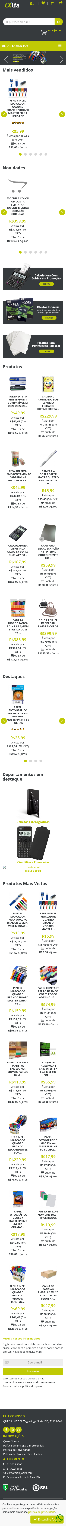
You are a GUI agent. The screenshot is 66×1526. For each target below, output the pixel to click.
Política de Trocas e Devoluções (22, 1454)
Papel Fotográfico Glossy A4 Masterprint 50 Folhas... (48, 1143)
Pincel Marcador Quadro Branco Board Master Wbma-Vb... (17, 995)
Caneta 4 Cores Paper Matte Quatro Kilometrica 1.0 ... (48, 477)
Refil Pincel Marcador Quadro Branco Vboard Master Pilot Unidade (18, 108)
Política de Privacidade (16, 1449)
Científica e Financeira (33, 862)
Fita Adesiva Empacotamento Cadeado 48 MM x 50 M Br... (19, 475)
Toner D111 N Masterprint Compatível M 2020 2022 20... (18, 401)
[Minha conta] (32, 4)
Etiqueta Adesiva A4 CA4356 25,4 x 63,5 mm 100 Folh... (48, 1069)
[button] (52, 3)
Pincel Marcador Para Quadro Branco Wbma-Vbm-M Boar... (18, 919)
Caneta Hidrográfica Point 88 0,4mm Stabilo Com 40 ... (18, 626)
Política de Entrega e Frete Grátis (23, 1445)
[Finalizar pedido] (60, 3)
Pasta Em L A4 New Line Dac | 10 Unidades (48, 1214)
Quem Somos (11, 1441)
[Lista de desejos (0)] (43, 3)
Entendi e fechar (49, 1519)
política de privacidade (41, 1512)
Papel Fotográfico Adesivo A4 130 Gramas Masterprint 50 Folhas (18, 714)
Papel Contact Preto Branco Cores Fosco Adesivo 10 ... (48, 992)
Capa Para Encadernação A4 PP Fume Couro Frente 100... (48, 552)
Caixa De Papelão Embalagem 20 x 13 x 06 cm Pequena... (48, 1292)
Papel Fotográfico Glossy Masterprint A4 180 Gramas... (17, 1219)
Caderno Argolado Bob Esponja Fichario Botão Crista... (48, 403)
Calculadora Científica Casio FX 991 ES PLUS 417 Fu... (17, 550)
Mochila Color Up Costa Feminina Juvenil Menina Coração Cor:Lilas (18, 206)
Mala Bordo (33, 871)
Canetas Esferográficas (33, 822)
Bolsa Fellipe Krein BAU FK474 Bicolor (48, 623)
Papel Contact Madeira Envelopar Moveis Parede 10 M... (18, 1069)
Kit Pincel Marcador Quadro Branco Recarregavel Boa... (17, 1144)
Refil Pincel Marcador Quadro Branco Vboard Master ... (48, 921)
